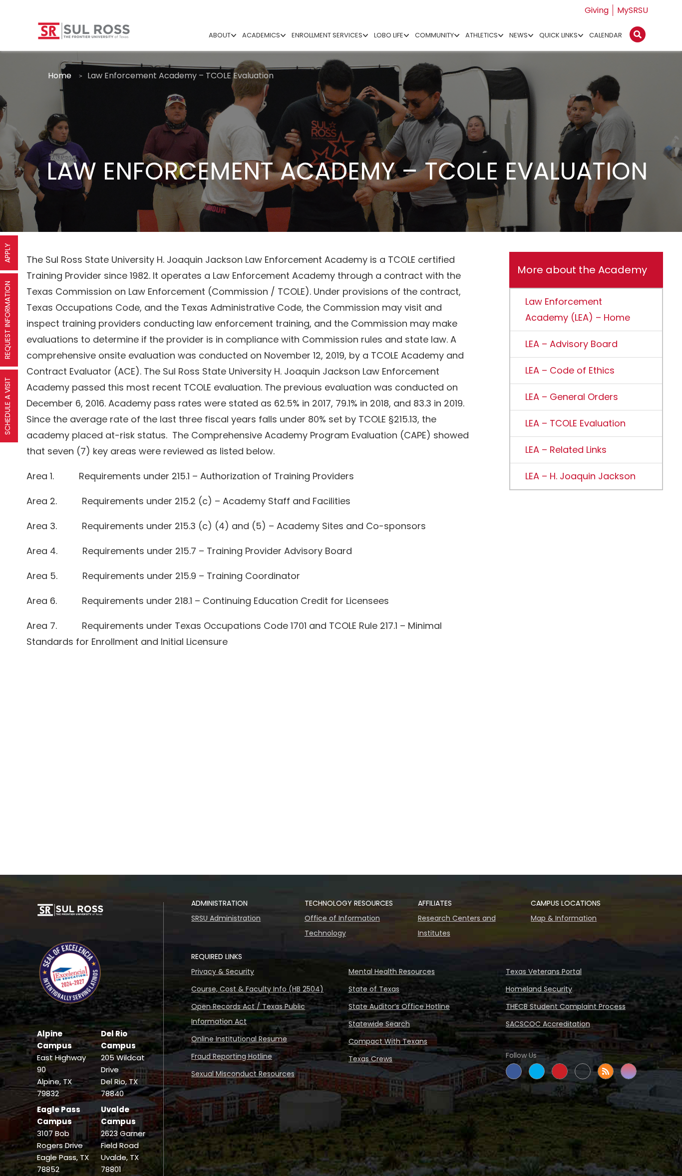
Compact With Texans (387, 1041)
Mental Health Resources (391, 972)
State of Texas (373, 989)
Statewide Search (379, 1024)
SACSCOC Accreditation (548, 1024)
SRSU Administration (226, 918)
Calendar (605, 35)
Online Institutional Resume (239, 1039)
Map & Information (564, 918)
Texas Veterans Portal (544, 972)
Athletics (481, 35)
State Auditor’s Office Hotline (399, 1006)
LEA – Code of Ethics (570, 370)
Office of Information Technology (342, 925)
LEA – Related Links (566, 449)
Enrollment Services (327, 35)
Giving (597, 10)
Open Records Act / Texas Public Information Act (248, 1013)
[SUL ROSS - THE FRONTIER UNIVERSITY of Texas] (84, 34)
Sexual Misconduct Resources (243, 1074)
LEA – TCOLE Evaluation (575, 423)
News (518, 35)
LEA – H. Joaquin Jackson (580, 476)
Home (59, 75)
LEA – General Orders (571, 397)
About (220, 35)
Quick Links (558, 35)
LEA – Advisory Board (571, 344)
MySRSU (632, 10)
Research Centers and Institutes (457, 925)
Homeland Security (539, 989)
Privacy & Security (222, 972)
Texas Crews (370, 1059)
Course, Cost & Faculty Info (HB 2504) (257, 989)
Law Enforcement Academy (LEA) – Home (577, 309)
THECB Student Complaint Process (566, 1006)
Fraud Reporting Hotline (231, 1056)
